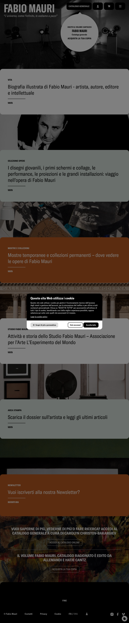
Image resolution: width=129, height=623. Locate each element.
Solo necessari (75, 325)
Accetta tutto (91, 325)
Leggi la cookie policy (38, 316)
